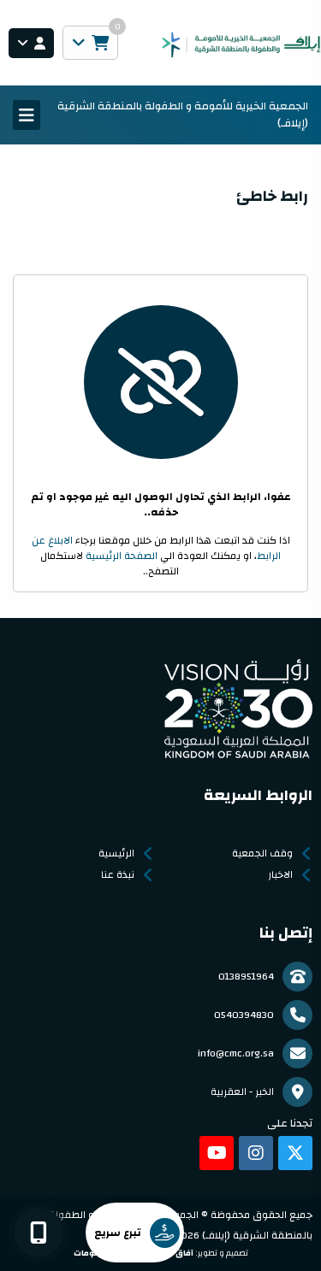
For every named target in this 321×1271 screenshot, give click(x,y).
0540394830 (244, 1014)
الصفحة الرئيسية (122, 555)
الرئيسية (116, 853)
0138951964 (246, 976)
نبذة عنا (117, 874)
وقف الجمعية (262, 853)
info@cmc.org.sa (236, 1053)
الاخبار (280, 874)
